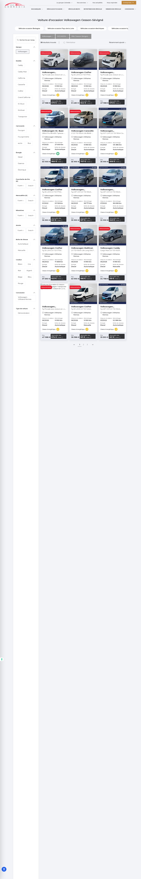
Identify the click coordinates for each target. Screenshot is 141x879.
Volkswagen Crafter (81, 72)
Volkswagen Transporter (48, 73)
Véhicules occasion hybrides (122, 28)
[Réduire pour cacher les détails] (34, 47)
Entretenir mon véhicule (93, 9)
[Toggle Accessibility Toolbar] (4, 869)
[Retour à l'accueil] (15, 5)
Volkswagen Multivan (82, 248)
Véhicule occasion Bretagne (29, 28)
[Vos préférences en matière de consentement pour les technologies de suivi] (2, 659)
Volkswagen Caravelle (82, 131)
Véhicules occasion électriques (92, 28)
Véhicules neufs (74, 9)
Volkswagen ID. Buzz (52, 131)
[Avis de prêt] (62, 103)
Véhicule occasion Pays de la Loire (60, 28)
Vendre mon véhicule (113, 9)
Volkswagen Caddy (110, 248)
